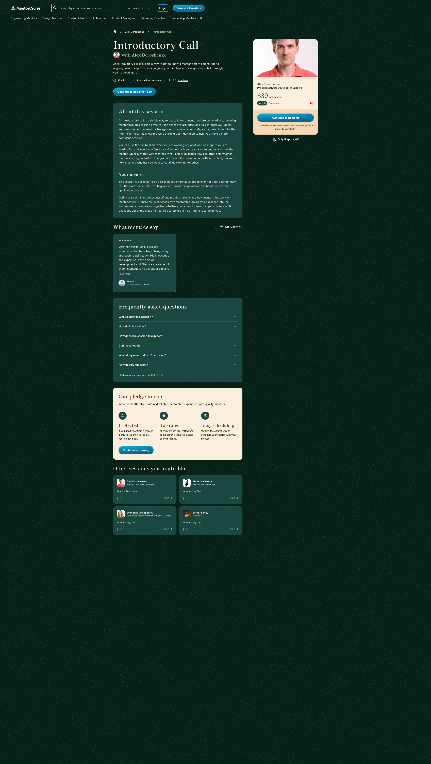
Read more (130, 72)
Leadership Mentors (183, 18)
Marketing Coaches (153, 18)
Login (163, 8)
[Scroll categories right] (202, 18)
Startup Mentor (77, 18)
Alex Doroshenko (134, 31)
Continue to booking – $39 (134, 91)
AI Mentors (100, 18)
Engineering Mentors (24, 18)
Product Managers (123, 18)
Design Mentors (52, 18)
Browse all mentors (188, 8)
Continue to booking (136, 450)
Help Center (157, 375)
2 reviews (183, 80)
